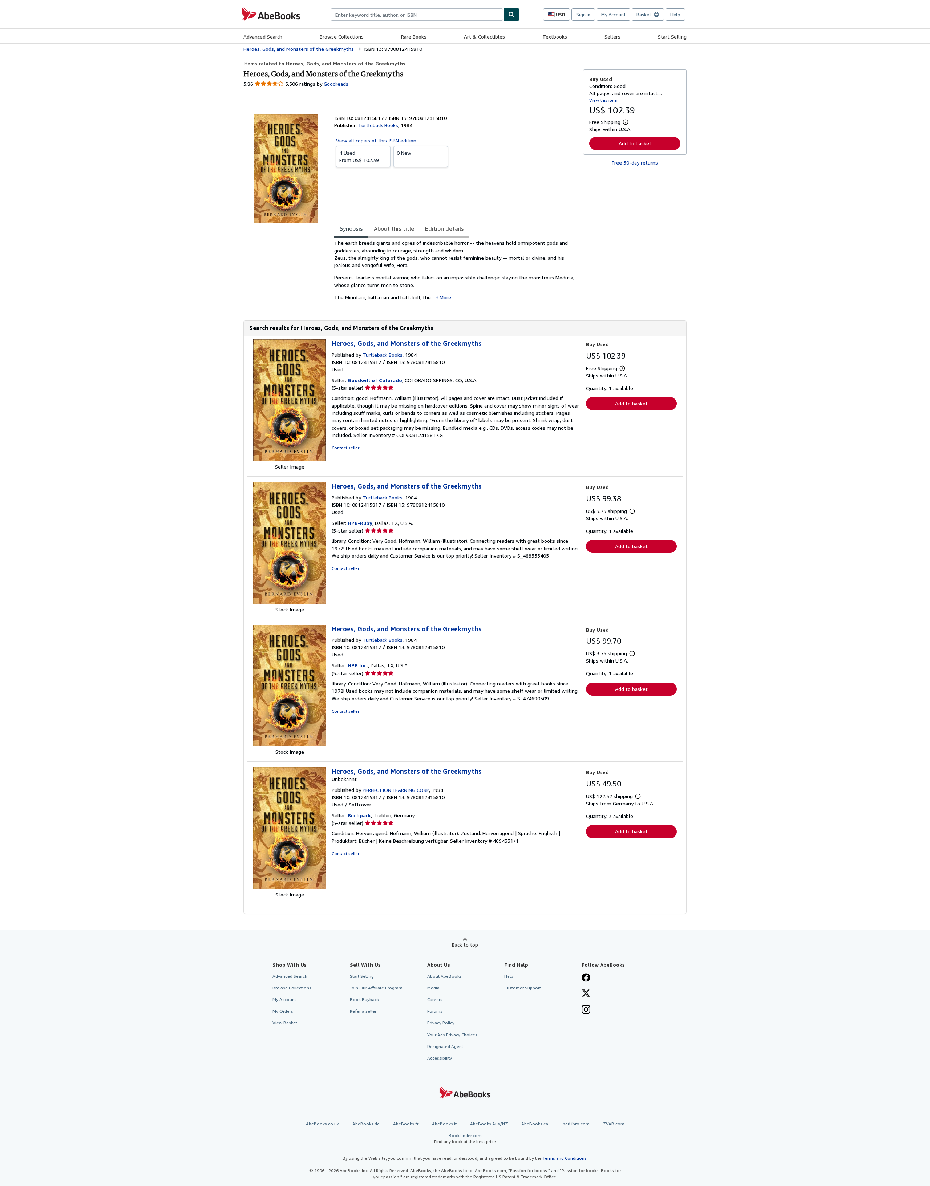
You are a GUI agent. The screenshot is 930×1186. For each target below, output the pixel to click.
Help (675, 14)
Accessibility (439, 1058)
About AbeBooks (444, 976)
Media (433, 988)
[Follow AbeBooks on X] (586, 994)
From (359, 156)
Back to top (465, 945)
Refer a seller (363, 1011)
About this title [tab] (394, 228)
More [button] (445, 297)
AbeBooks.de (366, 1123)
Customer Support (522, 988)
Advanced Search (262, 36)
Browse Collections (342, 36)
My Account (613, 14)
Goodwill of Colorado (375, 380)
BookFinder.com (465, 1138)
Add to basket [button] (635, 143)
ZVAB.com (613, 1123)
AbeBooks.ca (534, 1123)
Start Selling (672, 36)
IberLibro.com (576, 1123)
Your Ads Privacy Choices (452, 1034)
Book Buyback (364, 999)
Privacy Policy (440, 1022)
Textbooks (554, 36)
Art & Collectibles (484, 36)
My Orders (282, 1011)
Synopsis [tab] (351, 228)
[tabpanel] (455, 272)
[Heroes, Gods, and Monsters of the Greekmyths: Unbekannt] (289, 887)
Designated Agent (445, 1046)
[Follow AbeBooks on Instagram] (586, 1010)
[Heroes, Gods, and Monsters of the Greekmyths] (289, 459)
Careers (434, 999)
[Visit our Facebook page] (586, 978)
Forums (434, 1011)
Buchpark (359, 815)
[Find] (511, 14)
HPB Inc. (358, 665)
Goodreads (336, 84)
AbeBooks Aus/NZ (489, 1123)
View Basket (284, 1022)
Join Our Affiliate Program (376, 988)
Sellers (612, 36)
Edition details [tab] (444, 228)
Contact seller (345, 447)
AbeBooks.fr (405, 1123)
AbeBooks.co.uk (322, 1123)
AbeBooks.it (444, 1123)
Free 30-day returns (635, 162)
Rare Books (413, 36)
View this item (603, 100)
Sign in (583, 14)
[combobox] (417, 14)
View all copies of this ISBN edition (376, 140)
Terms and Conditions (565, 1158)
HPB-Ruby (360, 523)
